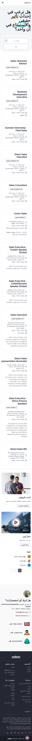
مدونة (13, 697)
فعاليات (13, 693)
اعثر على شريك (26, 699)
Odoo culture (17, 624)
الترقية (29, 688)
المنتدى (29, 671)
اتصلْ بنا (12, 687)
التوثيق (29, 669)
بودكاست (12, 695)
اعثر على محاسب (26, 696)
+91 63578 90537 (22, 616)
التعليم (29, 693)
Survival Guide (16, 641)
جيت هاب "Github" (9, 670)
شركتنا (13, 683)
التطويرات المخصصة (25, 691)
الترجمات (12, 674)
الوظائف (12, 690)
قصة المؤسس (17, 632)
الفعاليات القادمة (23, 506)
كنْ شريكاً (28, 701)
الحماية (13, 705)
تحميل (13, 667)
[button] (2, 2)
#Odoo (23, 565)
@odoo (23, 561)
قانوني (13, 702)
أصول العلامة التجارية (9, 685)
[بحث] (6, 40)
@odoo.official (20, 557)
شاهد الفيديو (24, 545)
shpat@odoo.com (22, 612)
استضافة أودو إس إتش (25, 683)
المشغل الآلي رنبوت (9, 672)
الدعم (29, 686)
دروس (29, 667)
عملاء (13, 699)
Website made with (18, 738)
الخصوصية (7, 702)
